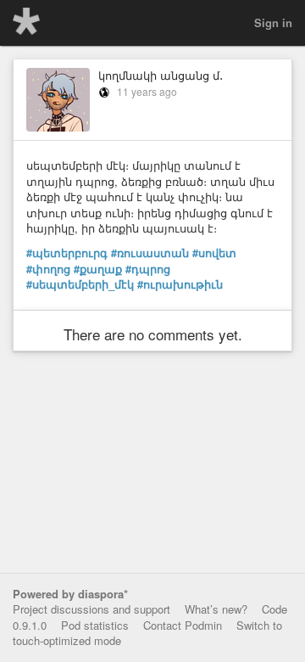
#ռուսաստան (150, 253)
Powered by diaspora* (70, 594)
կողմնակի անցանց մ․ (160, 75)
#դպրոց (147, 269)
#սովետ (214, 253)
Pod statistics (95, 625)
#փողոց (48, 269)
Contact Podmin (182, 625)
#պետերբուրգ (67, 253)
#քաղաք (98, 269)
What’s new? (216, 609)
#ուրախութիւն (180, 284)
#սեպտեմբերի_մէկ (80, 284)
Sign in (273, 22)
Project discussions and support (91, 609)
